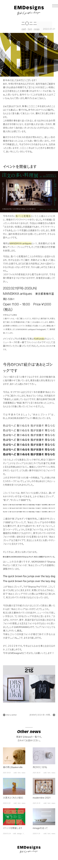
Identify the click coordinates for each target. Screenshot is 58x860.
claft (24, 29)
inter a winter (11, 715)
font (30, 29)
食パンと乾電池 (23, 216)
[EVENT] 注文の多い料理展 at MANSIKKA (41, 715)
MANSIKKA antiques (20, 243)
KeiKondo (39, 338)
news (36, 29)
